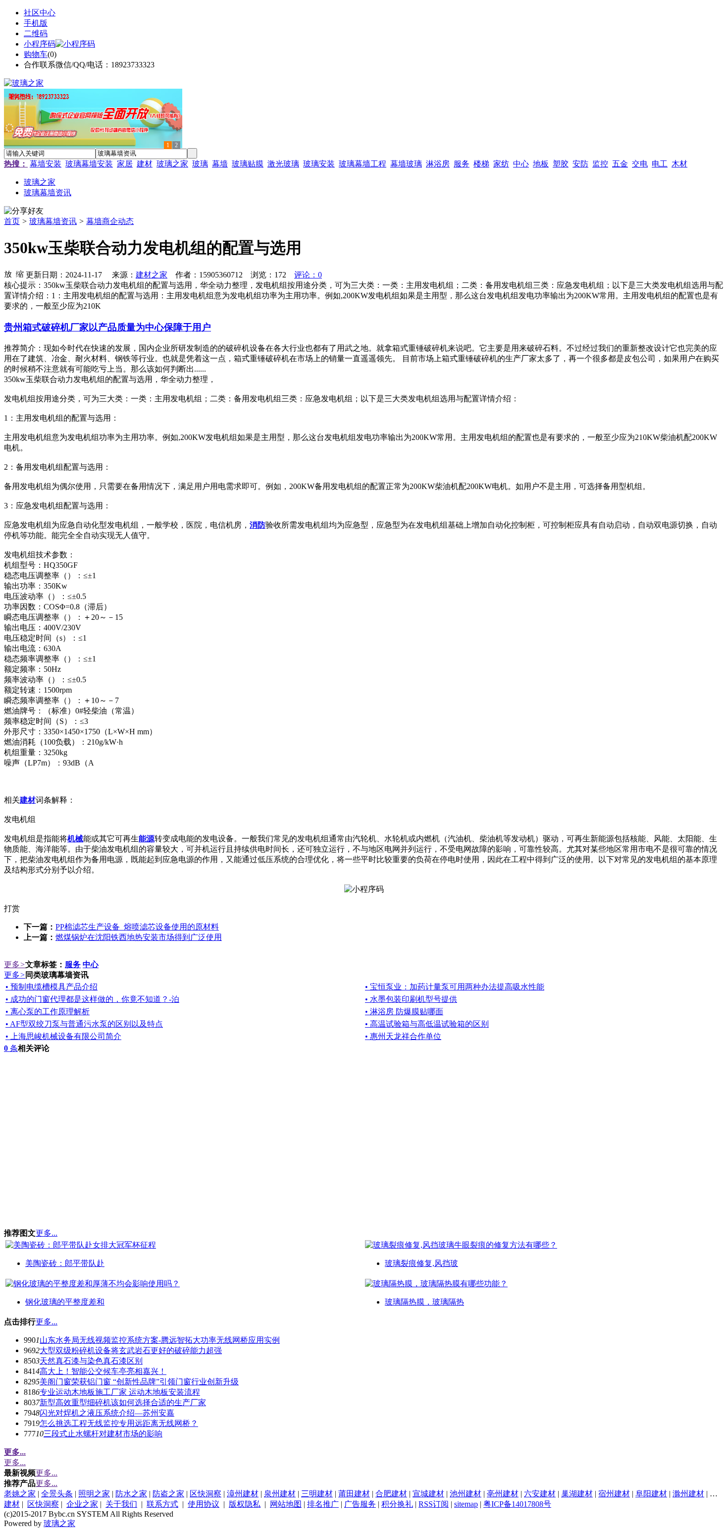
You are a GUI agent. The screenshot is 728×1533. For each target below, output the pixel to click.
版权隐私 (244, 1504)
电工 (660, 164)
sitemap (466, 1504)
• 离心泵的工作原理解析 (47, 1011)
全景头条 (57, 1493)
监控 (600, 164)
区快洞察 (205, 1493)
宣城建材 (428, 1493)
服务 (461, 164)
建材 (145, 164)
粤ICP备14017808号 (517, 1504)
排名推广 (323, 1504)
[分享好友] (24, 211)
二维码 (36, 33)
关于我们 (121, 1504)
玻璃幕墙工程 (362, 164)
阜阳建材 (651, 1493)
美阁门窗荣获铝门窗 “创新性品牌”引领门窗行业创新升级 (139, 1381)
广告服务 (360, 1504)
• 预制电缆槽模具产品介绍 (51, 987)
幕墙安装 (45, 164)
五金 (620, 164)
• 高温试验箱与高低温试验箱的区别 (427, 1024)
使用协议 (203, 1504)
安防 (580, 164)
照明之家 (94, 1493)
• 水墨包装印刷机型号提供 (411, 999)
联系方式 (162, 1504)
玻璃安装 (319, 164)
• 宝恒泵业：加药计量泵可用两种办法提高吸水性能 (454, 987)
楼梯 (481, 164)
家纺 (501, 164)
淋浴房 (438, 164)
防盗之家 (168, 1493)
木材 (679, 164)
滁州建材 (688, 1493)
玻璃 (200, 164)
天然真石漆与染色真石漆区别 (91, 1361)
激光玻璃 (283, 164)
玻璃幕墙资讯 (53, 221)
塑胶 (561, 164)
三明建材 (317, 1493)
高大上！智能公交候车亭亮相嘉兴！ (103, 1371)
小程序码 (39, 44)
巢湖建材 (577, 1493)
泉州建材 (280, 1493)
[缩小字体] (20, 273)
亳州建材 (503, 1493)
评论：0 (308, 275)
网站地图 (286, 1504)
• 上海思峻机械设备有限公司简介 (63, 1036)
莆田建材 (354, 1493)
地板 (541, 164)
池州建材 (465, 1493)
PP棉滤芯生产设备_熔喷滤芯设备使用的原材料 (137, 927)
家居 (125, 164)
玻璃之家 (172, 164)
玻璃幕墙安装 (89, 164)
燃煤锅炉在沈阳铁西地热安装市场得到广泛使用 (138, 937)
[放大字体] (8, 273)
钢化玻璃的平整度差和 (64, 1302)
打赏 (12, 908)
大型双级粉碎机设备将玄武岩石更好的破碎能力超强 (131, 1350)
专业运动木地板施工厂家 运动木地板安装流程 (120, 1392)
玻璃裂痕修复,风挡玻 (421, 1263)
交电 (640, 164)
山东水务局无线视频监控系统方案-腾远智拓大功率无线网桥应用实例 (160, 1340)
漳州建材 (243, 1493)
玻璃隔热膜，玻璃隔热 (424, 1302)
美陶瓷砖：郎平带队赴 (64, 1263)
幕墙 (220, 164)
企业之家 (82, 1504)
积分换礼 (397, 1504)
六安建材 (540, 1493)
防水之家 (131, 1493)
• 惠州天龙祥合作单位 (403, 1036)
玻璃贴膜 (247, 164)
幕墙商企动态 (110, 221)
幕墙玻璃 (406, 164)
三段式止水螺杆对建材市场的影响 (103, 1433)
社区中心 (39, 12)
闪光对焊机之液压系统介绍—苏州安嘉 (107, 1413)
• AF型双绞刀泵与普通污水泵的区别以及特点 (84, 1024)
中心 (521, 164)
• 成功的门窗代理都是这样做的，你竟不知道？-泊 (92, 999)
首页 (12, 221)
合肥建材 (391, 1493)
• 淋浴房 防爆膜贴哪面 (404, 1011)
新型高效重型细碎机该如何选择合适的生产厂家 (123, 1402)
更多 (14, 964)
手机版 (36, 23)
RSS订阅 (433, 1504)
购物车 (36, 54)
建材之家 (151, 275)
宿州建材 (614, 1493)
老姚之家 (20, 1493)
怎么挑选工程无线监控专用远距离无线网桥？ (119, 1423)
